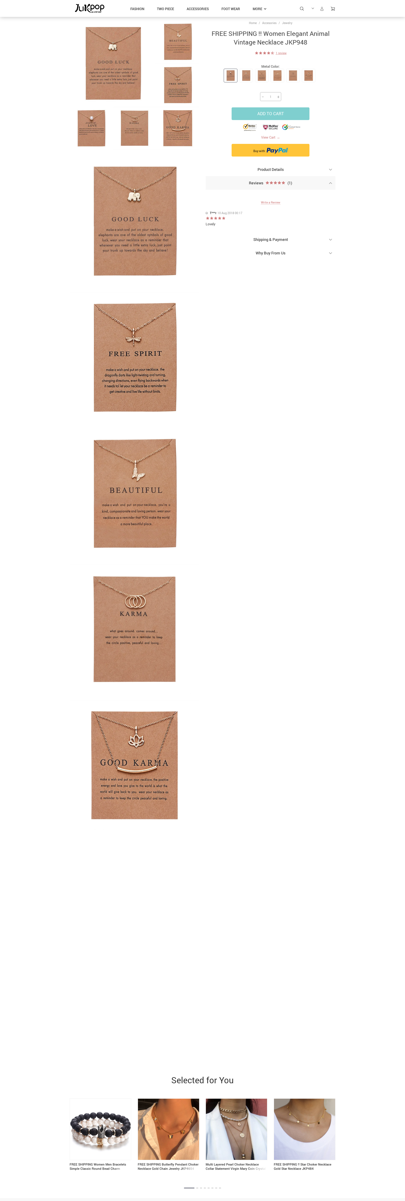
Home (253, 23)
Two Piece (165, 9)
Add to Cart (270, 113)
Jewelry (287, 23)
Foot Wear (230, 9)
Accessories (198, 9)
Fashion (137, 9)
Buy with (259, 151)
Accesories (269, 23)
